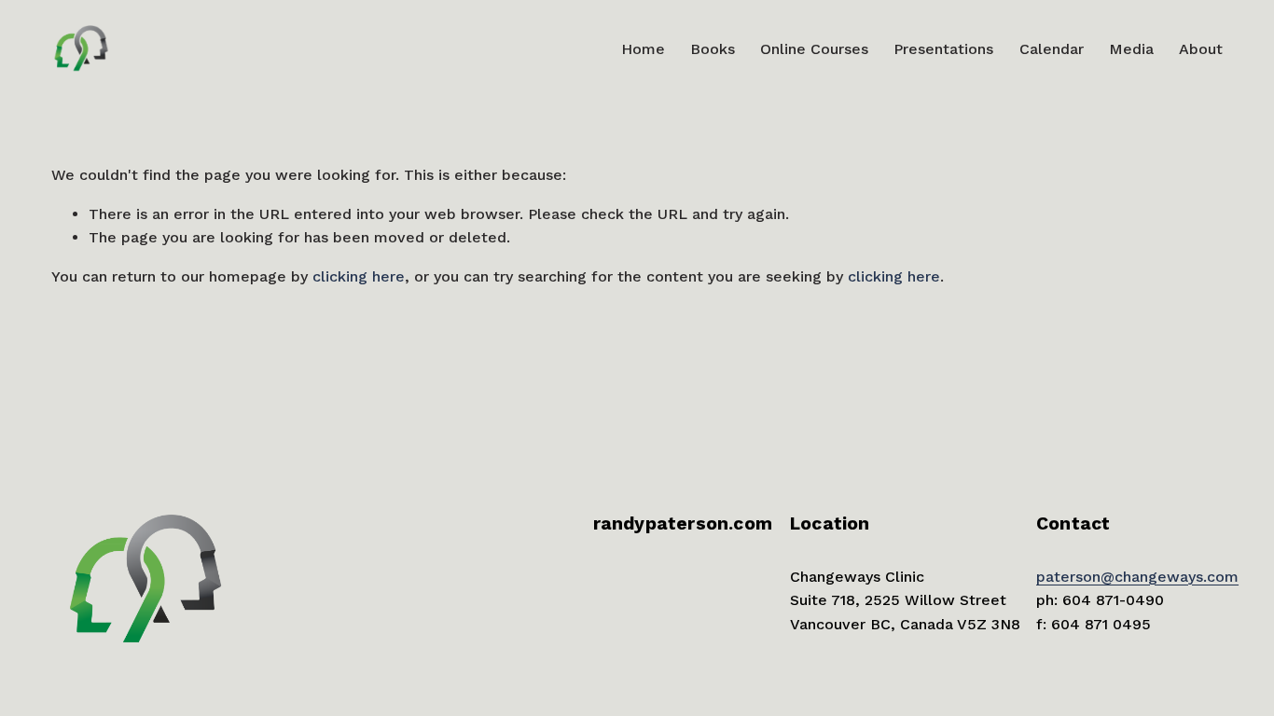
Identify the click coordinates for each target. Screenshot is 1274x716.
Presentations (943, 49)
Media (1131, 49)
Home (643, 49)
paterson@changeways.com (1137, 576)
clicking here (358, 276)
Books (712, 49)
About (1201, 49)
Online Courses (814, 49)
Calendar (1051, 49)
